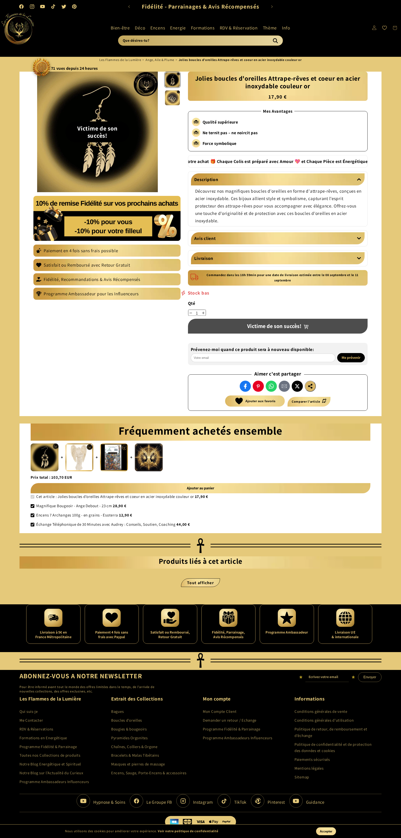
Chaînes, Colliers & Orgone (134, 746)
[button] (120, 28)
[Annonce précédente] (129, 6)
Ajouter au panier (200, 488)
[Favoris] (384, 27)
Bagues (117, 711)
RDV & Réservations (36, 729)
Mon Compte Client (219, 711)
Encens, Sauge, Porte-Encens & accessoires (149, 772)
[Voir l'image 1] (172, 80)
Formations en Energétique (43, 737)
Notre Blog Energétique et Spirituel (50, 764)
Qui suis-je (28, 711)
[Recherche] (275, 40)
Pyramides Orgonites (129, 737)
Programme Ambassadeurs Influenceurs (54, 781)
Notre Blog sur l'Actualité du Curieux (51, 772)
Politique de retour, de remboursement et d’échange (330, 732)
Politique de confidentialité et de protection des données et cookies (333, 747)
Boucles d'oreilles (126, 720)
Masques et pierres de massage (138, 764)
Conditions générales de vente (320, 711)
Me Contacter (31, 720)
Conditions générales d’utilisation (324, 720)
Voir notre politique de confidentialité (188, 831)
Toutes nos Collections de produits (49, 755)
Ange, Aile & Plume (160, 60)
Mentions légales (309, 768)
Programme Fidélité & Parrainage (48, 746)
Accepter (326, 831)
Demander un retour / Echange (229, 720)
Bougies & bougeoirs (129, 729)
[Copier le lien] (310, 386)
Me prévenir (351, 357)
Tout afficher (200, 582)
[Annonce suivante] (272, 6)
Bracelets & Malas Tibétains (135, 755)
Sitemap (301, 777)
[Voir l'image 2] (172, 98)
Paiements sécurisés (312, 759)
